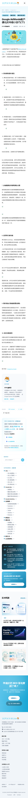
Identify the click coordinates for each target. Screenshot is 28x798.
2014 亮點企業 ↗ (12, 784)
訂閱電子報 (16, 426)
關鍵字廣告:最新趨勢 (13, 493)
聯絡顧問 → (12, 399)
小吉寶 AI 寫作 (5, 767)
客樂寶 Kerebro (5, 771)
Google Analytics (10, 499)
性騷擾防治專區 (21, 784)
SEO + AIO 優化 (6, 739)
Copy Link (7, 412)
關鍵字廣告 (13, 15)
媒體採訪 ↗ (4, 784)
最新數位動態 (11, 524)
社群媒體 (7, 501)
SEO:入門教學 (11, 475)
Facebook (12, 409)
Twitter (9, 510)
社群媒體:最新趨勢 (12, 503)
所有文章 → (23, 598)
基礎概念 (10, 489)
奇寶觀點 (10, 522)
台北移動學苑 (11, 441)
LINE (21, 409)
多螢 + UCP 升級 (6, 743)
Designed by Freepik (11, 368)
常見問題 (4, 759)
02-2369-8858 (15, 703)
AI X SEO (10, 477)
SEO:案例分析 (11, 484)
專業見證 (4, 753)
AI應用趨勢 (10, 526)
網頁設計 (7, 517)
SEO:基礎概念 (11, 473)
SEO (6, 470)
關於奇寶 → (6, 399)
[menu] (24, 3)
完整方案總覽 (5, 745)
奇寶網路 (10, 437)
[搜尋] (22, 459)
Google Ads (13, 10)
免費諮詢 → (14, 584)
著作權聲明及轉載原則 (13, 447)
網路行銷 (7, 520)
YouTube (19, 794)
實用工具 (7, 536)
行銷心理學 (10, 529)
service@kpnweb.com (9, 729)
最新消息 (4, 757)
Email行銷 (10, 531)
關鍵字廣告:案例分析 (13, 496)
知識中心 (7, 10)
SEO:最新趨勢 (11, 479)
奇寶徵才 (4, 775)
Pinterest (10, 514)
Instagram (10, 508)
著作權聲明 (4, 786)
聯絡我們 (4, 778)
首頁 (3, 10)
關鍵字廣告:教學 (21, 15)
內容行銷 (10, 533)
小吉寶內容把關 (5, 769)
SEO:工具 (10, 482)
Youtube (10, 512)
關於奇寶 (4, 773)
